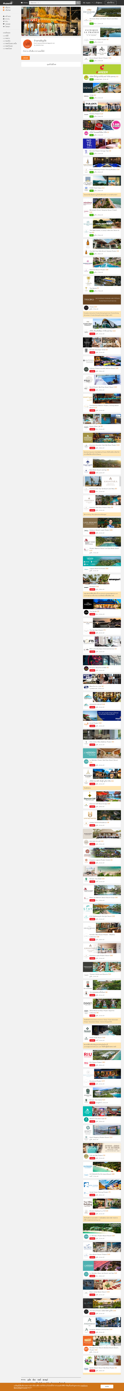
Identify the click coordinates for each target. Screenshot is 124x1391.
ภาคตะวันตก (7, 48)
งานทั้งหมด (6, 33)
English (88, 3)
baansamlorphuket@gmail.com (46, 43)
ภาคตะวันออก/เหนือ (10, 43)
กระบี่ (39, 1380)
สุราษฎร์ (45, 1380)
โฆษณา (7, 26)
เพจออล (7, 24)
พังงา (34, 1380)
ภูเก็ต (29, 1380)
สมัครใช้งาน (110, 3)
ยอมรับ (107, 1386)
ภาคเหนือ (6, 41)
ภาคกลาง (6, 38)
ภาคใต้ (5, 36)
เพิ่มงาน (7, 8)
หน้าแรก (8, 16)
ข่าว (6, 21)
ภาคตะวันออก (8, 46)
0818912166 (40, 45)
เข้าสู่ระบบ (99, 3)
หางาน (26, 3)
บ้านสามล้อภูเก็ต (40, 40)
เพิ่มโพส (7, 10)
